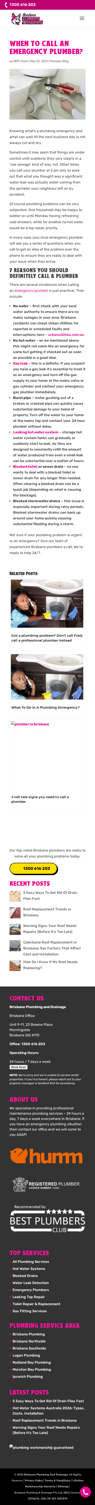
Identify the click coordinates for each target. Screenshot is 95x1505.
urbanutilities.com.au (66, 335)
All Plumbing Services (31, 1262)
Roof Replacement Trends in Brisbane (45, 1420)
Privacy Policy (34, 1480)
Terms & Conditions (58, 1480)
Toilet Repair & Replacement (36, 1304)
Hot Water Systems (29, 1269)
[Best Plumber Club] (48, 1219)
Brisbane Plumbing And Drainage (46, 1474)
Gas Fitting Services (30, 1311)
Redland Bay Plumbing (32, 1362)
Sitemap (63, 1486)
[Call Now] (83, 1492)
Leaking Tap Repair (29, 1297)
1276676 (33, 1498)
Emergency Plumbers (31, 1290)
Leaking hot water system (35, 432)
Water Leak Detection (31, 1283)
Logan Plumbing (26, 1355)
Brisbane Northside (29, 1341)
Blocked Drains (25, 1276)
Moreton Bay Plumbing (32, 1369)
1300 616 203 (36, 868)
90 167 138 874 (57, 1498)
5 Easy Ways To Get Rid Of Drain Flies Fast (48, 1401)
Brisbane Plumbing (29, 1334)
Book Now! (18, 1067)
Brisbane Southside (29, 1348)
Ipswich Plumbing (28, 1376)
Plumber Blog (59, 61)
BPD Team (21, 61)
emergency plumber (31, 290)
